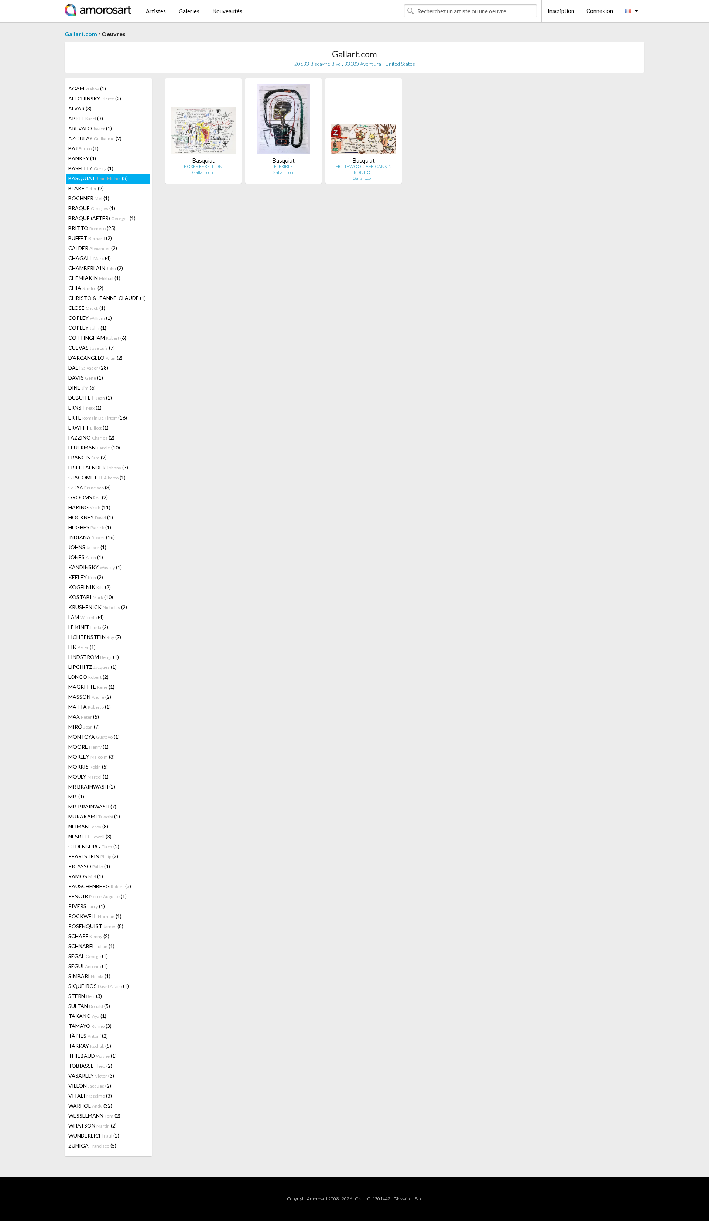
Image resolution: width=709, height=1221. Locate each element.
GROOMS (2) (88, 497)
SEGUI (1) (88, 966)
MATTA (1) (89, 707)
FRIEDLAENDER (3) (98, 467)
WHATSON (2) (92, 1125)
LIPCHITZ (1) (92, 667)
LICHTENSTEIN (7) (94, 637)
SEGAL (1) (88, 956)
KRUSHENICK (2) (97, 607)
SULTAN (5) (89, 1006)
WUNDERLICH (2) (93, 1135)
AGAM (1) (87, 88)
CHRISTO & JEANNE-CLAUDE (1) (107, 298)
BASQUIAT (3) (98, 178)
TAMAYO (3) (90, 1026)
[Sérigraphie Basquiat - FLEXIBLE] (283, 120)
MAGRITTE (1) (91, 687)
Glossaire (402, 1198)
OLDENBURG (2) (93, 846)
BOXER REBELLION (203, 166)
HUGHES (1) (89, 527)
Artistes (156, 11)
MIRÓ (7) (84, 727)
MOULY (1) (88, 776)
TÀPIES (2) (88, 1036)
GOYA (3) (89, 487)
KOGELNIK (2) (89, 587)
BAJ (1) (83, 148)
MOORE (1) (88, 746)
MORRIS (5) (88, 766)
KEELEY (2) (85, 577)
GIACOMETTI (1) (97, 477)
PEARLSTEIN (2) (93, 856)
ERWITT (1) (88, 427)
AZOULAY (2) (94, 138)
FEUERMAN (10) (94, 447)
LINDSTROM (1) (93, 657)
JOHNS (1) (87, 547)
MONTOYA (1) (94, 736)
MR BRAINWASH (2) (91, 786)
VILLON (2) (89, 1086)
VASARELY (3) (91, 1076)
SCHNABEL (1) (91, 946)
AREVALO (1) (90, 128)
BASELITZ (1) (90, 168)
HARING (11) (89, 507)
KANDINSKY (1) (95, 567)
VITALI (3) (90, 1095)
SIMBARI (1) (89, 976)
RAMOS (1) (85, 876)
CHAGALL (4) (89, 258)
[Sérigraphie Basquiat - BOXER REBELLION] (203, 120)
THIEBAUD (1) (92, 1056)
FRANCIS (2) (87, 457)
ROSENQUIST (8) (95, 926)
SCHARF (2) (88, 936)
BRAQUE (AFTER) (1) (102, 218)
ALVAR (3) (80, 108)
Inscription (561, 10)
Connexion (599, 10)
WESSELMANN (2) (94, 1115)
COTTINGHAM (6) (97, 338)
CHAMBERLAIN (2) (95, 268)
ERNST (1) (85, 407)
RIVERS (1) (86, 906)
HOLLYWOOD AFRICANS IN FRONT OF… (364, 169)
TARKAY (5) (89, 1046)
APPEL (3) (85, 118)
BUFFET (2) (90, 238)
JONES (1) (85, 557)
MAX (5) (83, 717)
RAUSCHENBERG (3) (99, 886)
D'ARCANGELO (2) (95, 358)
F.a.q (418, 1198)
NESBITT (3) (90, 836)
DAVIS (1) (85, 377)
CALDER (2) (92, 248)
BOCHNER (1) (88, 198)
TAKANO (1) (87, 1016)
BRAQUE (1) (91, 208)
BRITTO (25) (92, 228)
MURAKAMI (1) (94, 816)
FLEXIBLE (283, 166)
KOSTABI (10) (90, 597)
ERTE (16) (97, 417)
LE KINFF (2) (88, 627)
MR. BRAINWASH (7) (92, 806)
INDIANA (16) (91, 537)
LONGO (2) (88, 677)
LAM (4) (86, 617)
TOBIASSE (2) (90, 1066)
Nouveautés (227, 11)
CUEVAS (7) (91, 348)
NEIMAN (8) (88, 826)
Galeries (189, 11)
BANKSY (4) (82, 158)
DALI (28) (88, 368)
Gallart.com (81, 33)
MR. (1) (76, 796)
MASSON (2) (89, 697)
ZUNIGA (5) (92, 1145)
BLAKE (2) (86, 188)
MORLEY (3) (91, 756)
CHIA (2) (85, 288)
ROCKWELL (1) (94, 916)
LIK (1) (82, 647)
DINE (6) (82, 387)
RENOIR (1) (97, 896)
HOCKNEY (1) (90, 517)
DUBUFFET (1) (90, 397)
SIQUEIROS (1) (98, 986)
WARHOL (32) (90, 1105)
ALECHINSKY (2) (94, 98)
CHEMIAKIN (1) (94, 278)
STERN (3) (85, 996)
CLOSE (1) (86, 308)
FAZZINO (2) (91, 437)
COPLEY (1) (90, 318)
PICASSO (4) (89, 866)
